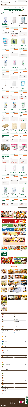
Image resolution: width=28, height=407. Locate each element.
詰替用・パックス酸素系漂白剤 (4, 24)
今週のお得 (4, 352)
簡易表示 (20, 15)
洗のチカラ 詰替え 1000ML (13, 172)
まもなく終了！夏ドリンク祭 (5, 341)
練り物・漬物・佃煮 (17, 321)
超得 (1, 7)
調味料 (25, 7)
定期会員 (4, 26)
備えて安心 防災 (17, 332)
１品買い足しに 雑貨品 (18, 330)
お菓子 (17, 7)
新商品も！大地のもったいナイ (5, 336)
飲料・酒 (16, 326)
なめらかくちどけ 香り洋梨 (5, 369)
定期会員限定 (5, 156)
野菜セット (6, 7)
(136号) (3, 4)
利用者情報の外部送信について (13, 403)
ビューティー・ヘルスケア (5, 332)
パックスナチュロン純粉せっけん (13, 45)
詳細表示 (25, 15)
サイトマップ (11, 402)
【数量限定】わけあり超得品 (5, 350)
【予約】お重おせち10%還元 (5, 356)
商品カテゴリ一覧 (4, 12)
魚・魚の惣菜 (17, 319)
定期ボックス (4, 384)
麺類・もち (4, 326)
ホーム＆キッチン (8, 12)
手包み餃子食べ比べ (4, 373)
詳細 (6, 57)
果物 (8, 7)
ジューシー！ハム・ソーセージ (5, 375)
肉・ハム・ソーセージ (11, 7)
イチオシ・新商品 (4, 346)
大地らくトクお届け (4, 386)
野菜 (4, 7)
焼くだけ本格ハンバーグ (5, 380)
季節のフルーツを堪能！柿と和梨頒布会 (6, 364)
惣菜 (15, 7)
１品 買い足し (4, 390)
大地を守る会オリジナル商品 (5, 388)
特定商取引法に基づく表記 (12, 401)
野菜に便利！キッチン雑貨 (5, 330)
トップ (1, 12)
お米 (26, 7)
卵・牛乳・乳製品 (19, 7)
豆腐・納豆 (23, 7)
